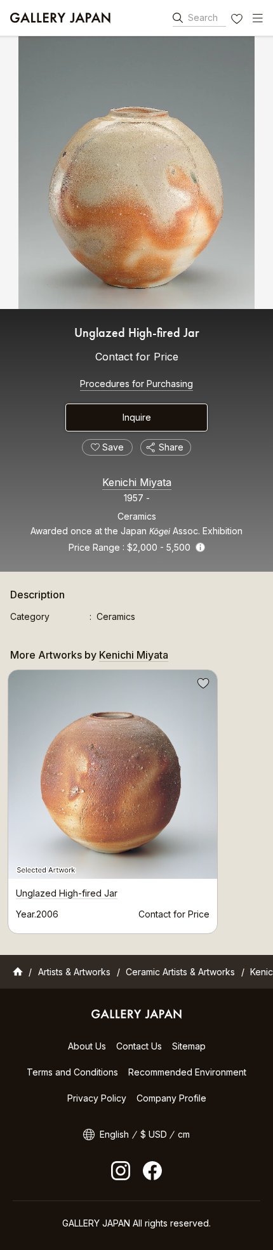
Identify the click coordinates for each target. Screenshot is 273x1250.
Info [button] (200, 547)
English (114, 1134)
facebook (152, 1170)
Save (202, 685)
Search (203, 17)
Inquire (137, 417)
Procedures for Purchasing (136, 383)
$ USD (153, 1134)
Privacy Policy (96, 1098)
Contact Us (139, 1046)
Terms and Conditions (72, 1072)
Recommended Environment (187, 1072)
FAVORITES (238, 20)
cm (184, 1134)
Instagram (120, 1170)
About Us (87, 1046)
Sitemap (189, 1046)
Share (171, 447)
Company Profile (171, 1098)
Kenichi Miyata (136, 482)
